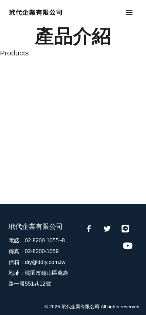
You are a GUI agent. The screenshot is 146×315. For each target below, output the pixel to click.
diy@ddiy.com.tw (45, 262)
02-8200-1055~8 (45, 240)
